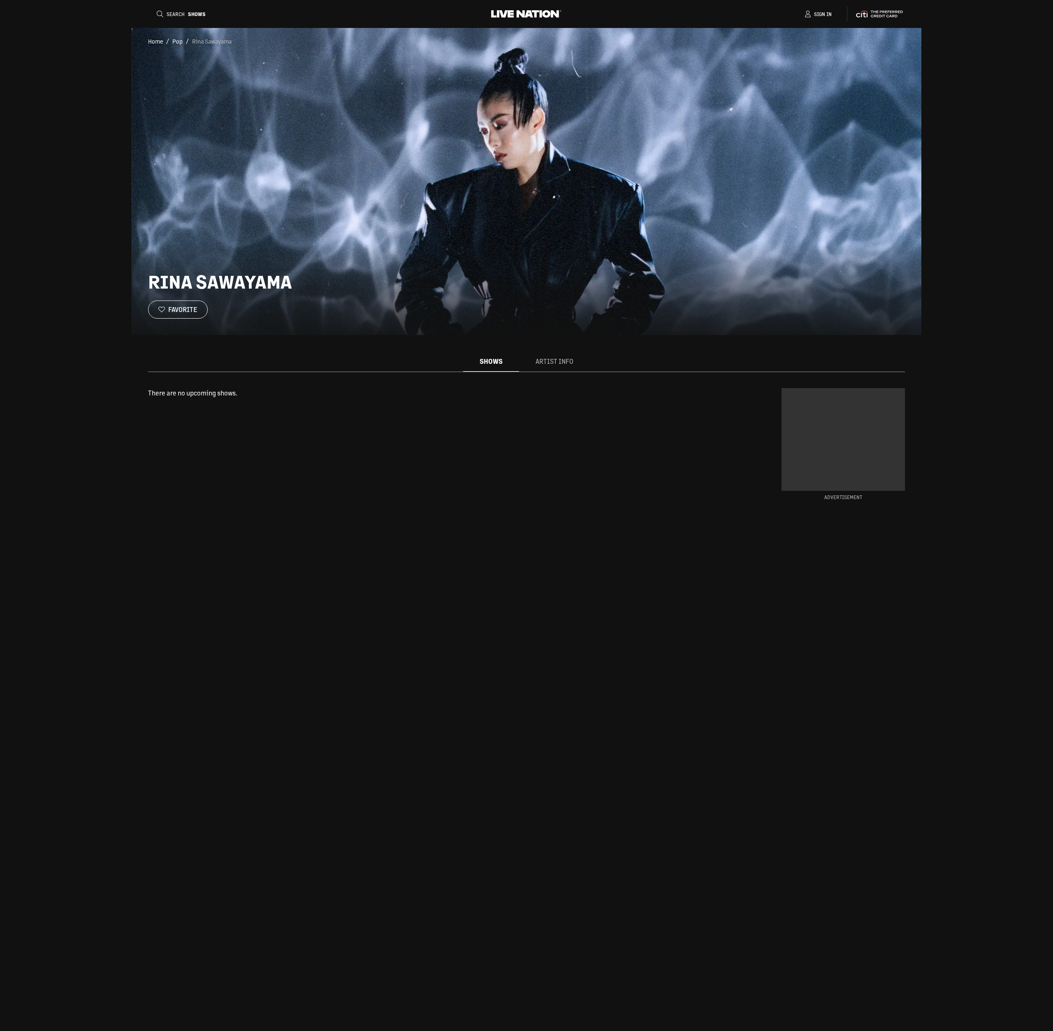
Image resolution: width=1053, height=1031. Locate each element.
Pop (177, 41)
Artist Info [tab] (554, 361)
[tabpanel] (441, 393)
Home (155, 41)
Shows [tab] (491, 361)
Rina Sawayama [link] (212, 41)
